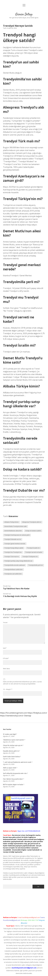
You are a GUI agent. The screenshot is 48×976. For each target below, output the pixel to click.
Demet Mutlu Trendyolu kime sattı (15, 526)
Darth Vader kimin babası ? (12, 757)
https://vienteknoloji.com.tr (12, 715)
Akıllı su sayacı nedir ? (10, 768)
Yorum (5, 622)
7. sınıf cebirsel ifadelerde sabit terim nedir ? (17, 762)
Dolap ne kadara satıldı (33, 531)
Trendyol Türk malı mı (11, 557)
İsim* (5, 648)
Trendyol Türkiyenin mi (30, 557)
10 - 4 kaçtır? (7, 689)
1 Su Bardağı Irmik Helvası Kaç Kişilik (20, 596)
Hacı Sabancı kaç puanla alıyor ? (13, 779)
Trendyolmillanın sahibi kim (13, 569)
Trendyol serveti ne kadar (33, 552)
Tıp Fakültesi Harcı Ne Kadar (16, 588)
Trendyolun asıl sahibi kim (13, 574)
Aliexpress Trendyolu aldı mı (31, 522)
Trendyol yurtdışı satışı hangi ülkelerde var (18, 561)
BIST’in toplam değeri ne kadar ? (13, 785)
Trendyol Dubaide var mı (12, 539)
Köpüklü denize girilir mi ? (11, 751)
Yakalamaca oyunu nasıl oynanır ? (14, 740)
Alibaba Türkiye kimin (11, 522)
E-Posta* (6, 658)
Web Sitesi (6, 669)
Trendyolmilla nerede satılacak (14, 565)
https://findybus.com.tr (37, 713)
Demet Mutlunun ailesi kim (13, 531)
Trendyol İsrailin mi (33, 548)
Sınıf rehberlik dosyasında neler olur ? (15, 773)
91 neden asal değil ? (10, 734)
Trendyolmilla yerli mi (35, 565)
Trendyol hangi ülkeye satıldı (13, 548)
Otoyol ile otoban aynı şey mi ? (13, 745)
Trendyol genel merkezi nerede (14, 544)
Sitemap (27, 715)
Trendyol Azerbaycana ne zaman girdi (16, 535)
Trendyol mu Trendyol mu (13, 552)
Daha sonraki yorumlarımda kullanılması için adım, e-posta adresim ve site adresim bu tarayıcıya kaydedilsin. (22, 683)
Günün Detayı (24, 14)
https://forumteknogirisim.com (13, 713)
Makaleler (13, 516)
